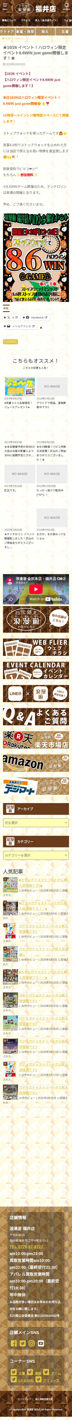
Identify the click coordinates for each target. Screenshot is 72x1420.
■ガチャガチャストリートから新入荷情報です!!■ (43, 883)
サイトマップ (24, 1399)
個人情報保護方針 (44, 1399)
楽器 (37, 1373)
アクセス (25, 20)
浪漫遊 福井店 (34, 1409)
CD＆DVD (26, 1380)
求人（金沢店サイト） (47, 20)
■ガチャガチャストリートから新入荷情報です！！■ (43, 906)
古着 (21, 1373)
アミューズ (51, 1380)
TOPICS (11, 341)
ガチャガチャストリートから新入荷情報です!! (43, 929)
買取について (9, 20)
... (33, 1418)
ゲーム (55, 1373)
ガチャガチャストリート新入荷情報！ (43, 952)
